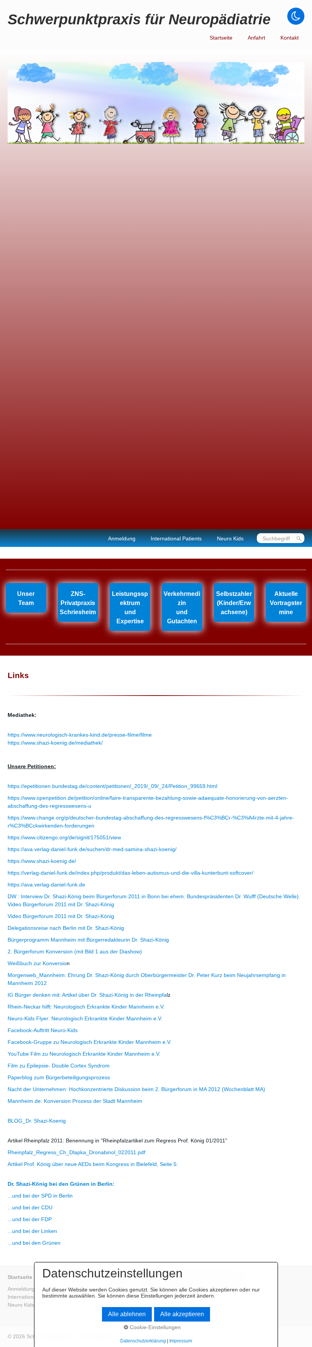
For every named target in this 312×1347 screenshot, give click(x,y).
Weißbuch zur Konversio (37, 963)
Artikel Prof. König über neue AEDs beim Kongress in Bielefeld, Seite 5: (93, 1164)
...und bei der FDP (30, 1219)
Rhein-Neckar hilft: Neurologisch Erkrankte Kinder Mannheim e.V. (86, 1007)
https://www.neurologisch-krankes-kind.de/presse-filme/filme (80, 735)
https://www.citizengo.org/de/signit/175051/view (64, 837)
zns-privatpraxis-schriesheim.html (78, 602)
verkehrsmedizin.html (182, 607)
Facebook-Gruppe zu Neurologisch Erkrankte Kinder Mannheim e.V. (90, 1042)
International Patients (176, 538)
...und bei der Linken (32, 1231)
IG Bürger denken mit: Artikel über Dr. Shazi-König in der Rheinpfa (87, 995)
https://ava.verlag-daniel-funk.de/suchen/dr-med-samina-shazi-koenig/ (92, 849)
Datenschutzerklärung (143, 1340)
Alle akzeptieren (182, 1314)
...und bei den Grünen (34, 1243)
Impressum (180, 1340)
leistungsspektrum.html (130, 607)
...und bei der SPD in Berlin (40, 1196)
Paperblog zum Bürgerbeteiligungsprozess (59, 1077)
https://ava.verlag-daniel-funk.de (46, 885)
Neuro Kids (230, 538)
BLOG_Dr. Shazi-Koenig (37, 1121)
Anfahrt (256, 38)
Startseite (221, 38)
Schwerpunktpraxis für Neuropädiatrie (139, 19)
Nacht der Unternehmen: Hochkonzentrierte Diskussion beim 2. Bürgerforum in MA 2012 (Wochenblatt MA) (136, 1089)
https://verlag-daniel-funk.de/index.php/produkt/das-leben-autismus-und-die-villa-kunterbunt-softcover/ (130, 873)
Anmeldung (121, 538)
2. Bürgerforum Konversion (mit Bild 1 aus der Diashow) (75, 951)
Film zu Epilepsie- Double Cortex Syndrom (59, 1066)
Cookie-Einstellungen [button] (154, 1327)
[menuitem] (221, 38)
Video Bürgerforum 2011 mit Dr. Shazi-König (61, 916)
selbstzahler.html (234, 602)
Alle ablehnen (127, 1314)
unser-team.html (26, 598)
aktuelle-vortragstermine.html (286, 602)
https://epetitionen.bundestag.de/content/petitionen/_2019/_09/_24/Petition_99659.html (112, 786)
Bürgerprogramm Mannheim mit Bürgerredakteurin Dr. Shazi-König (88, 940)
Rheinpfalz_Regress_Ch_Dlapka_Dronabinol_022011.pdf (76, 1152)
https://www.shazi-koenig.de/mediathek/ (55, 743)
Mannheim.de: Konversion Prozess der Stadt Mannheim (75, 1101)
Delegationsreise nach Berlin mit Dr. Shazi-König (66, 928)
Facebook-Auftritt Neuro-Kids (43, 1030)
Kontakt (289, 38)
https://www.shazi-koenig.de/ (42, 861)
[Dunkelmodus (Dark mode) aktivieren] (295, 16)
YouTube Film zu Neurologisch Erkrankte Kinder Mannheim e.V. (84, 1054)
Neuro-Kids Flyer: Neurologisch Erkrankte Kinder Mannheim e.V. (85, 1018)
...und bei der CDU (30, 1207)
